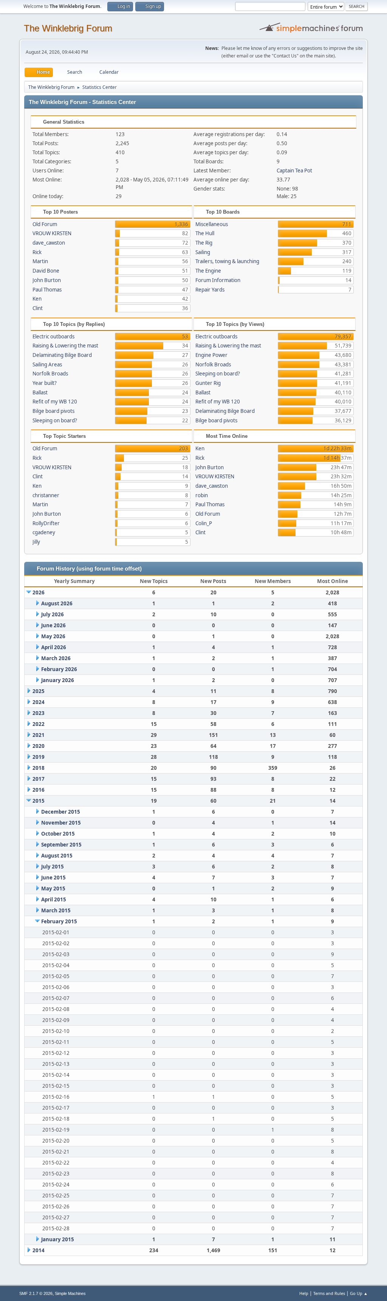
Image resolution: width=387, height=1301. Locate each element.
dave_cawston (49, 242)
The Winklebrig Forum (68, 28)
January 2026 (57, 680)
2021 (39, 735)
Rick (37, 252)
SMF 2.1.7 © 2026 (36, 1293)
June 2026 (53, 625)
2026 (39, 592)
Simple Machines (70, 1293)
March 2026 (56, 658)
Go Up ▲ (359, 1293)
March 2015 (56, 910)
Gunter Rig (208, 383)
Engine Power (211, 355)
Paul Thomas (47, 289)
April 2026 (53, 647)
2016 (39, 789)
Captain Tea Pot (294, 170)
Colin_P (203, 523)
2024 (39, 702)
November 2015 (61, 822)
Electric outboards (53, 336)
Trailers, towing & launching (227, 261)
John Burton (47, 280)
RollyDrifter (46, 523)
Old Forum (45, 224)
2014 (39, 1250)
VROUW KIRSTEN (52, 233)
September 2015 (61, 844)
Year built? (45, 383)
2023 (39, 713)
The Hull (204, 233)
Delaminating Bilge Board (62, 355)
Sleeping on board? (55, 420)
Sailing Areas (47, 364)
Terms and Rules (329, 1293)
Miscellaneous (211, 224)
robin (201, 495)
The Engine (208, 270)
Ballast (40, 392)
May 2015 (53, 888)
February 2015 (59, 921)
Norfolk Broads (50, 373)
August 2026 (57, 603)
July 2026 (52, 614)
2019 (39, 757)
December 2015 (60, 811)
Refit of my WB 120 (55, 401)
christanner (46, 495)
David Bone (46, 270)
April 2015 (53, 899)
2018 (39, 767)
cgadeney (44, 532)
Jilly (36, 541)
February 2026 (59, 669)
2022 (39, 724)
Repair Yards (209, 289)
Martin (40, 261)
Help (303, 1293)
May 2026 (53, 636)
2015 (39, 800)
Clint (38, 308)
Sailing (202, 252)
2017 (39, 778)
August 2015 (57, 855)
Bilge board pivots (53, 411)
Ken (37, 298)
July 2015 (52, 866)
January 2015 (57, 1239)
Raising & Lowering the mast (65, 345)
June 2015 (53, 877)
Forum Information (217, 280)
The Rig (203, 242)
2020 (39, 746)
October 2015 (58, 833)
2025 (39, 691)
